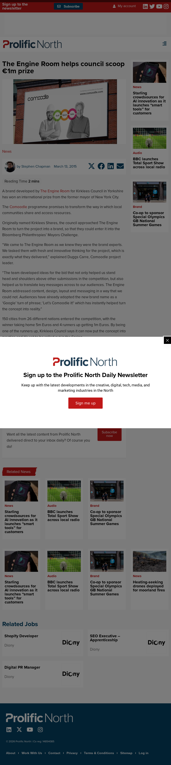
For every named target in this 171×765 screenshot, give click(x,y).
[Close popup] (167, 340)
